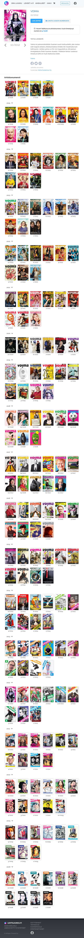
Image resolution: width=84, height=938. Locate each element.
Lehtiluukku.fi (15, 923)
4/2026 (45, 31)
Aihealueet (40, 3)
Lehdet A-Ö (29, 3)
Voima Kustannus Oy (44, 70)
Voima (33, 58)
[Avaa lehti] (10, 88)
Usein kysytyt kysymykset (14, 928)
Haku (49, 3)
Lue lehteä (36, 21)
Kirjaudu (65, 3)
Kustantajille (36, 927)
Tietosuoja (35, 925)
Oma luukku (16, 3)
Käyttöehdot (36, 923)
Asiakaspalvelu (10, 926)
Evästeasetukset (37, 929)
